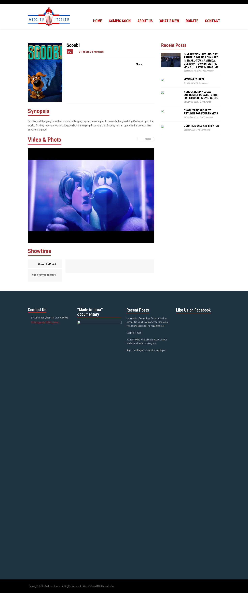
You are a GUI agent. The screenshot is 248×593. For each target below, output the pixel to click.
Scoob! (73, 45)
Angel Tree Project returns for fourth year (201, 112)
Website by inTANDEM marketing (99, 586)
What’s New (169, 21)
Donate (192, 21)
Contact (212, 21)
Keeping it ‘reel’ (194, 79)
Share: (139, 64)
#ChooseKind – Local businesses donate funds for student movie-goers (201, 95)
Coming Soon (120, 21)
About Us (145, 21)
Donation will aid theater (201, 125)
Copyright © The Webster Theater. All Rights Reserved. (55, 586)
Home (97, 21)
